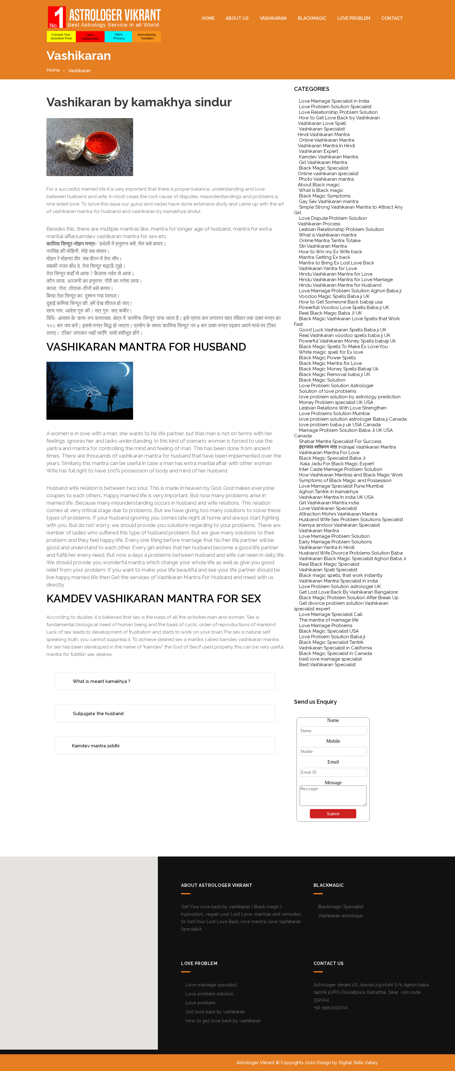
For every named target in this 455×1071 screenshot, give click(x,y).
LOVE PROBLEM (353, 18)
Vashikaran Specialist (322, 129)
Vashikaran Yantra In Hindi (326, 547)
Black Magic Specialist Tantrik (331, 642)
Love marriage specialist (210, 984)
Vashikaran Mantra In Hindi (326, 145)
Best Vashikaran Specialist (327, 664)
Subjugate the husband (98, 713)
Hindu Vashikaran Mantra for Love (335, 274)
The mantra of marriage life (328, 620)
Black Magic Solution (322, 380)
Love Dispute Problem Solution (333, 218)
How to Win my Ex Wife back (330, 251)
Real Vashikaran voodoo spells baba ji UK (344, 335)
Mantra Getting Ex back (324, 257)
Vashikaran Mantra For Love (329, 452)
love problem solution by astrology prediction (350, 397)
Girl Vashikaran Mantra (323, 162)
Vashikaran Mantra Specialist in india (338, 581)
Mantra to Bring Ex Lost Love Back (336, 263)
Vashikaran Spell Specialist (328, 570)
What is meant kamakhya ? (101, 681)
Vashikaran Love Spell (322, 123)
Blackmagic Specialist (340, 906)
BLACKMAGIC (312, 18)
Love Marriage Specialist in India (334, 101)
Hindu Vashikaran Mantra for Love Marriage (346, 279)
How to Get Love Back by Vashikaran (339, 118)
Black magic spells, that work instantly (341, 575)
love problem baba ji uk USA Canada (340, 424)
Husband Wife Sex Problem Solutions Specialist (351, 519)
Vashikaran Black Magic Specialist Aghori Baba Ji (352, 558)
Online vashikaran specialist (328, 173)
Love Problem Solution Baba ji (332, 637)
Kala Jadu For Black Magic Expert (336, 464)
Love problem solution (208, 993)
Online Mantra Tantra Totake (330, 240)
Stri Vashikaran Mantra (323, 246)
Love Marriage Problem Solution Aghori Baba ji (350, 291)
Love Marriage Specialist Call (330, 614)
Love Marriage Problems (325, 625)
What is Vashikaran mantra (328, 235)
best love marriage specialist (330, 659)
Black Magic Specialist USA (329, 631)
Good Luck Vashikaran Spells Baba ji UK (342, 330)
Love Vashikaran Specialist (328, 508)
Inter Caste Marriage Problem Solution (340, 469)
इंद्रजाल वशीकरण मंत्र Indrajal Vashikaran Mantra (347, 447)
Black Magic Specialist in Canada (335, 653)
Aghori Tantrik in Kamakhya (328, 491)
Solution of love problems (327, 391)
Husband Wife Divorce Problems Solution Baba (351, 553)
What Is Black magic (321, 190)
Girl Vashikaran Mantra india (329, 503)
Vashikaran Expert (318, 151)
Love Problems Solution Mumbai (334, 413)
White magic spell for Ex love (331, 352)
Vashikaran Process (319, 224)
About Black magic (319, 185)
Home (208, 18)
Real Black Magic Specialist (329, 564)
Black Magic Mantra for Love (330, 363)
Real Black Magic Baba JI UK (330, 313)
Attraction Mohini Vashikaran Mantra (338, 514)
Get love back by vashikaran (214, 1011)
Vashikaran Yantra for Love (328, 268)
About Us (237, 18)
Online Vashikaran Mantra (326, 140)
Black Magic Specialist (323, 168)
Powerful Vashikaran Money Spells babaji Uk (347, 341)
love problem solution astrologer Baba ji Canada (353, 419)
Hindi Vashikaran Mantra (324, 134)
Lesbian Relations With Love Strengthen (343, 408)
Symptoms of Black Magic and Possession (345, 480)
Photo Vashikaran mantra (326, 179)
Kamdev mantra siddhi (95, 746)
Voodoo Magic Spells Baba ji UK (334, 296)
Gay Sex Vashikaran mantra (328, 201)
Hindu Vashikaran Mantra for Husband (340, 285)
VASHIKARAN (273, 18)
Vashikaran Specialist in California (335, 648)
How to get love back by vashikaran (222, 1020)
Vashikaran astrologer (340, 915)
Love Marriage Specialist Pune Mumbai (341, 486)
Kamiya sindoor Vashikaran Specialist (339, 525)
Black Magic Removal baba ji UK (334, 374)
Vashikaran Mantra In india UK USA (336, 497)
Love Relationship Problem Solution (338, 112)
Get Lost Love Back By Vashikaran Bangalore (348, 592)
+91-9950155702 (331, 1007)
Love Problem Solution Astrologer (336, 385)
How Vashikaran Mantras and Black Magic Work (351, 475)
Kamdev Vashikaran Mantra (328, 157)
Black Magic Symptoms (324, 196)
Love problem (199, 1002)
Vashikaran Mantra (319, 530)
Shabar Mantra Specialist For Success (340, 441)
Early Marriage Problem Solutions (335, 542)
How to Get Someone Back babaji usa (341, 302)
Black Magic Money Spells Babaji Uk (339, 369)
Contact (392, 18)
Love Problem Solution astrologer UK (340, 586)
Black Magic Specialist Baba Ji (332, 458)
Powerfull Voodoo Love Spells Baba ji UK (344, 307)
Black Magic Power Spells (327, 358)
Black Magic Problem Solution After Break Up (349, 597)
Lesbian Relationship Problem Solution (341, 229)
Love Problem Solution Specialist (335, 106)
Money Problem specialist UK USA (336, 402)
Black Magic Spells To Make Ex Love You (343, 346)
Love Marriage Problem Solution (334, 536)
